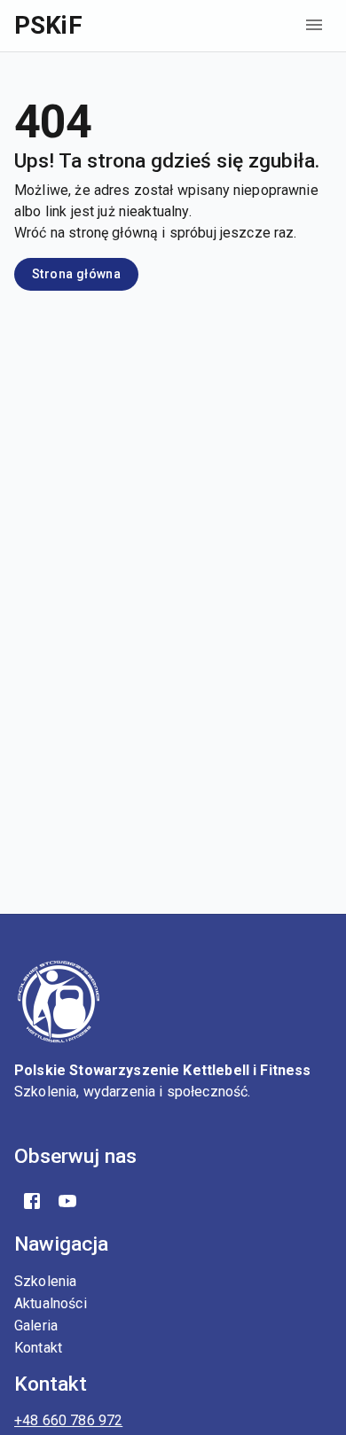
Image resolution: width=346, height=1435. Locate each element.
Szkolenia (45, 1281)
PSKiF (48, 25)
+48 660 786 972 (68, 1420)
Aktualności (50, 1303)
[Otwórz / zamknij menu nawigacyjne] (314, 25)
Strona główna (76, 274)
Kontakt (38, 1347)
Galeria (36, 1325)
